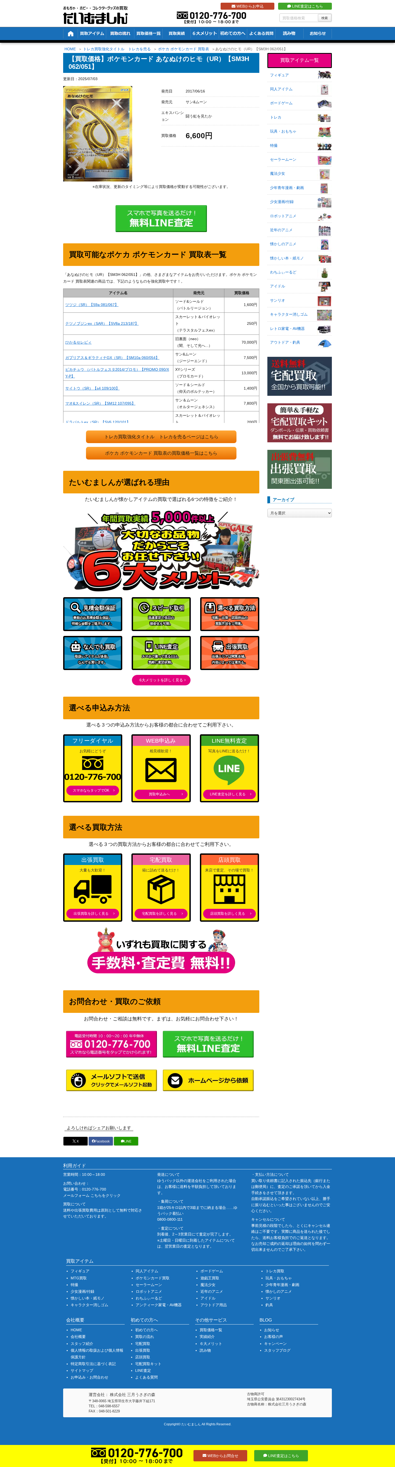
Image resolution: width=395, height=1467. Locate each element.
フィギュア (279, 75)
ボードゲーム (281, 103)
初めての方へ (146, 1330)
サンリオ (277, 300)
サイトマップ (82, 1370)
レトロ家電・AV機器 (287, 328)
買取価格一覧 (211, 1330)
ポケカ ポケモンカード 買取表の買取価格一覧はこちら (161, 453)
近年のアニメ (281, 230)
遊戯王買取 (209, 1278)
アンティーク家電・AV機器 (159, 1305)
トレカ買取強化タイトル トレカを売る (117, 49)
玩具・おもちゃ (283, 131)
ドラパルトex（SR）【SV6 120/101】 (97, 422)
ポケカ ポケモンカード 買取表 (183, 49)
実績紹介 (207, 1336)
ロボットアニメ (283, 216)
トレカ (275, 117)
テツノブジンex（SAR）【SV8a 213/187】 (102, 323)
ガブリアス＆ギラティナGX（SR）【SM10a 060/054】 (112, 357)
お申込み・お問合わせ (89, 1377)
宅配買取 (142, 1343)
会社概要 (78, 1336)
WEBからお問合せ (222, 1456)
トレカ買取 (274, 1271)
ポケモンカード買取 (153, 1278)
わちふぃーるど (283, 272)
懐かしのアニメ (283, 244)
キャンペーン (275, 1343)
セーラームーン (283, 159)
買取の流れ (144, 1336)
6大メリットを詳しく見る (161, 680)
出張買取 (142, 1350)
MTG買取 (79, 1278)
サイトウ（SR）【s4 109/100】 (92, 388)
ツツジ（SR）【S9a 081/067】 (92, 304)
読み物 (205, 1350)
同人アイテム (281, 89)
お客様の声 (273, 1336)
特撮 (274, 145)
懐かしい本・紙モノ (287, 258)
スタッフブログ (277, 1350)
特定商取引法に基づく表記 (93, 1364)
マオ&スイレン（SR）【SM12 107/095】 (100, 403)
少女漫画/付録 (282, 202)
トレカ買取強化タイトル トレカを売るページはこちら (161, 436)
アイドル (277, 286)
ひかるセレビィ (78, 342)
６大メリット (211, 1343)
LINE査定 (143, 1370)
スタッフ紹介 (82, 1343)
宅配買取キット (148, 1364)
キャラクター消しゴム (289, 314)
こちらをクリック (106, 1195)
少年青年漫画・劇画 (287, 188)
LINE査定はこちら (307, 6)
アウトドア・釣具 (285, 342)
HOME (70, 49)
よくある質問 (146, 1377)
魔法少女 (277, 173)
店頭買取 (142, 1357)
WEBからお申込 (249, 6)
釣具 (269, 1305)
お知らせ (271, 1330)
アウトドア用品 (213, 1305)
